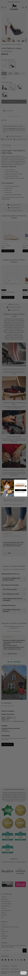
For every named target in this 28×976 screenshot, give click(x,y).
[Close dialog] (26, 480)
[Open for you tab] (25, 486)
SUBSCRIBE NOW (20, 490)
